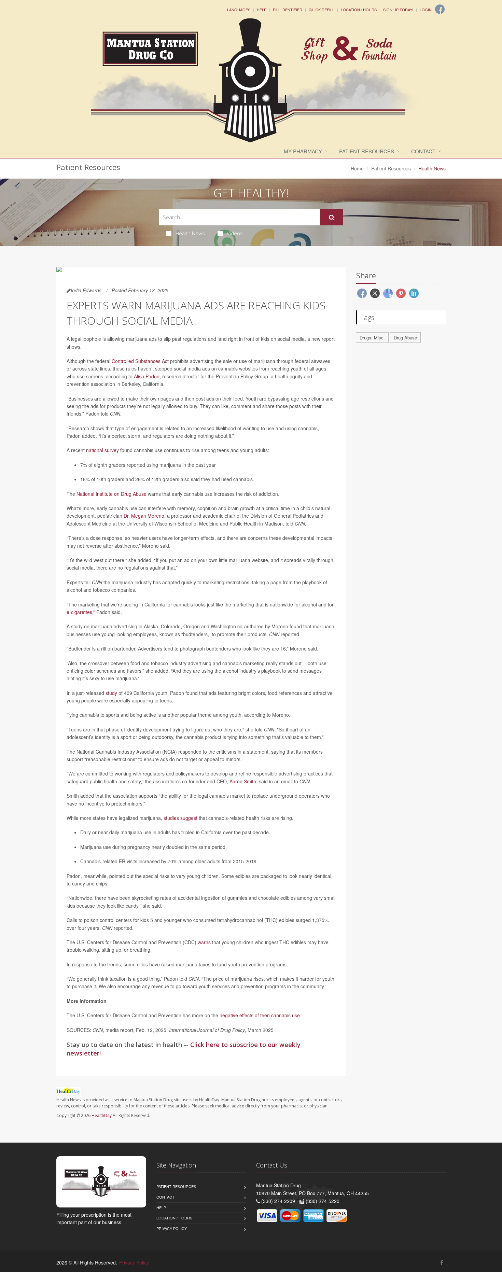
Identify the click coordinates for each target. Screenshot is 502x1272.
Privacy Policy (171, 1228)
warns (204, 942)
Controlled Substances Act (140, 361)
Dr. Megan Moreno (144, 515)
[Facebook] (440, 9)
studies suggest (180, 817)
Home (357, 168)
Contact (423, 151)
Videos (235, 233)
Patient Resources (366, 151)
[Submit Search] (331, 217)
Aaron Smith (242, 781)
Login (426, 9)
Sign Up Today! (398, 9)
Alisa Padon (146, 376)
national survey (102, 450)
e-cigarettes (79, 612)
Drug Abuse (405, 337)
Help (261, 9)
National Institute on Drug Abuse (111, 493)
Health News (190, 233)
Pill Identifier (287, 9)
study (111, 692)
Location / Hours (359, 9)
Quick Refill (321, 9)
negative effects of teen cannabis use (260, 1015)
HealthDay (102, 1115)
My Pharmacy (303, 151)
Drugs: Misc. (372, 337)
